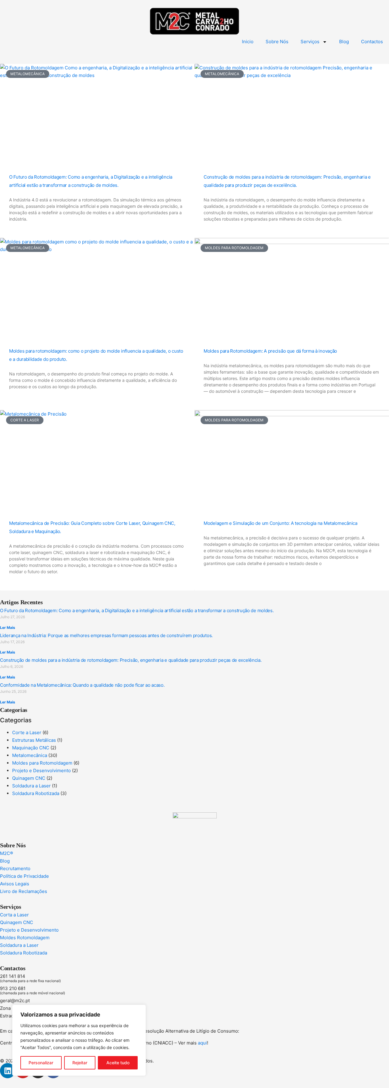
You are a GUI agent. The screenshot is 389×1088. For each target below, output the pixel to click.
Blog (344, 41)
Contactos (372, 41)
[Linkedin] (7, 1070)
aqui (202, 1043)
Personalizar (41, 1062)
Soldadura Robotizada (35, 793)
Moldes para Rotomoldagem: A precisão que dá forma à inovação (270, 351)
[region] (79, 1040)
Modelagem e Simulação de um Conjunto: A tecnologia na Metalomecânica (280, 523)
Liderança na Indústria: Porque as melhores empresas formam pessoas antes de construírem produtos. (106, 635)
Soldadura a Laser (31, 786)
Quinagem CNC (28, 778)
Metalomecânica (29, 755)
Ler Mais (7, 627)
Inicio (247, 41)
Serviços (310, 41)
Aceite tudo (117, 1062)
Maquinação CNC (30, 748)
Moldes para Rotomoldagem (42, 763)
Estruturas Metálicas (34, 740)
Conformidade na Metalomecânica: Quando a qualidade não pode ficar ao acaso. (82, 685)
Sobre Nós (277, 41)
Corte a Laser (26, 732)
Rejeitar (79, 1062)
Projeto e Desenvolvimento (41, 770)
